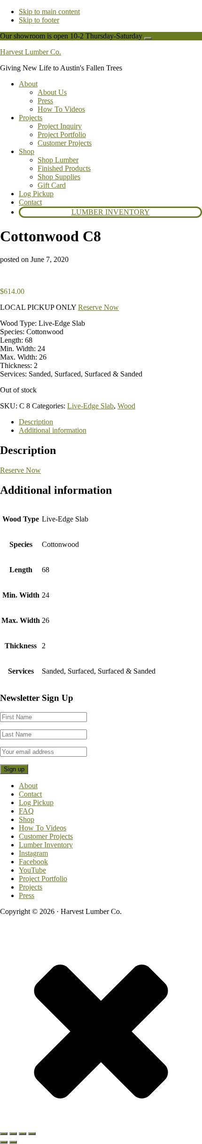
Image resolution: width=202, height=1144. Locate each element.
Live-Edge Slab (90, 406)
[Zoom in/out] (4, 1133)
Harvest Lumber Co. (30, 52)
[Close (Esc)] (32, 1133)
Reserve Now (98, 307)
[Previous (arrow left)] (4, 1142)
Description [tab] (36, 422)
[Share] (22, 1133)
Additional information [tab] (52, 430)
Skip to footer (39, 20)
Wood (126, 406)
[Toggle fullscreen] (13, 1133)
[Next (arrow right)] (13, 1142)
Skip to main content (49, 11)
